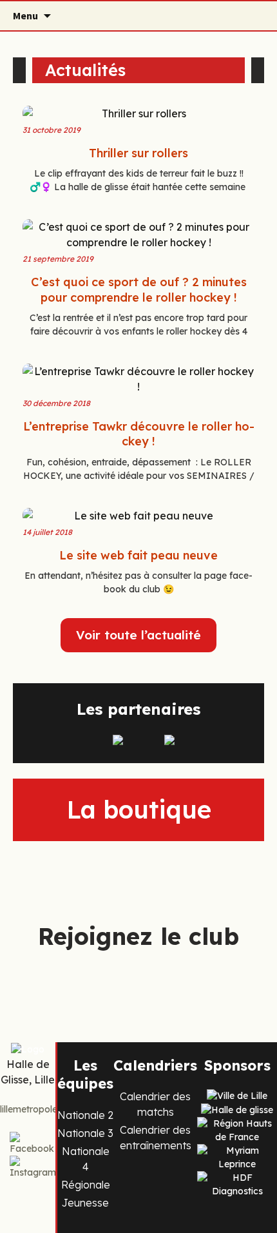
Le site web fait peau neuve (138, 555)
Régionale (85, 1184)
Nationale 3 (85, 1133)
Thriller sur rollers (138, 153)
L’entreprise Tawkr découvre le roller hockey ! (138, 434)
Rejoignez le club (138, 936)
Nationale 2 (85, 1115)
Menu (25, 15)
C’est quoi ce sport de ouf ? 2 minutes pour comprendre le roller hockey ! (139, 289)
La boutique (138, 809)
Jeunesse (85, 1202)
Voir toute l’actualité (138, 635)
